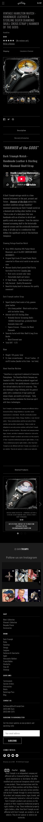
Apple (5, 655)
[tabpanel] (10, 100)
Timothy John (26, 270)
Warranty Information (21, 138)
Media (5, 689)
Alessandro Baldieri (10, 658)
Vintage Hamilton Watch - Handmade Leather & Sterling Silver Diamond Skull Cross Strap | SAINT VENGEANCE (21, 515)
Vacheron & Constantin (11, 653)
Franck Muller (8, 661)
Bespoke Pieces (8, 625)
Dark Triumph (8, 639)
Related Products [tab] (21, 469)
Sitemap (6, 669)
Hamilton (6, 644)
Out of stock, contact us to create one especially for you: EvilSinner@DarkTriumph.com (21, 526)
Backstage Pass (8, 692)
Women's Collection (10, 622)
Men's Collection (9, 619)
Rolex (5, 642)
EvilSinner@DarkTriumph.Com (13, 706)
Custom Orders (8, 683)
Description (21, 130)
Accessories (7, 628)
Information (7, 686)
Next (38, 100)
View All (6, 667)
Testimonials (7, 681)
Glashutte (6, 664)
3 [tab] (25, 533)
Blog (4, 694)
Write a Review (9, 43)
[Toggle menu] (3, 3)
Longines (6, 650)
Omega (5, 647)
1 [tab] (18, 533)
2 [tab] (21, 533)
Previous (4, 100)
